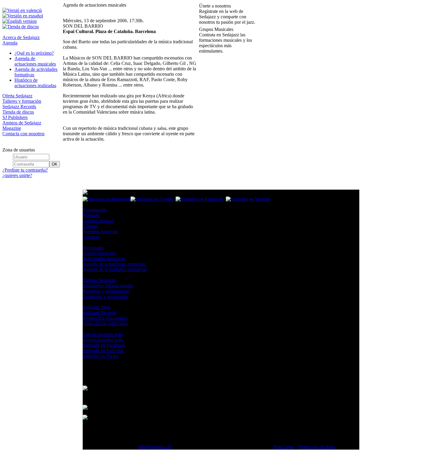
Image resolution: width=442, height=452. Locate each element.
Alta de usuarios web (103, 334)
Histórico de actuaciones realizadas (35, 83)
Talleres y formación (21, 101)
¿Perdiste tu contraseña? (25, 170)
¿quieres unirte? (17, 175)
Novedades (93, 247)
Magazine (11, 128)
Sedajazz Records (19, 106)
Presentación (95, 209)
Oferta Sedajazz (17, 95)
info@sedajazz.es (154, 446)
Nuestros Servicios (100, 231)
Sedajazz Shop (97, 307)
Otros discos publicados (105, 323)
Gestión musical (98, 220)
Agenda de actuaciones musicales (35, 61)
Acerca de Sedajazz (21, 37)
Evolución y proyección (105, 296)
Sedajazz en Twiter (101, 356)
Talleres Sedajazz (99, 280)
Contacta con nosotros (23, 133)
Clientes (90, 226)
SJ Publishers (15, 117)
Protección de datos (316, 446)
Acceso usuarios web (103, 339)
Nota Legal (283, 446)
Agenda (9, 42)
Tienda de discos (18, 112)
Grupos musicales (99, 253)
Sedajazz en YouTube (103, 350)
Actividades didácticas (104, 258)
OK (54, 164)
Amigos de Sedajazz (21, 122)
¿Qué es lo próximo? (34, 53)
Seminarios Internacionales (108, 285)
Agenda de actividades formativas (115, 269)
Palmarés (91, 215)
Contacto (91, 237)
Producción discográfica (105, 318)
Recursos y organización (106, 291)
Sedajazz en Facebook (104, 345)
